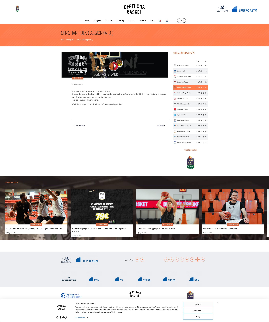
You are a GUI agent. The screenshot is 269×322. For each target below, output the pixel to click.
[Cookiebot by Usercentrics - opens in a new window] (61, 317)
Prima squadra (70, 40)
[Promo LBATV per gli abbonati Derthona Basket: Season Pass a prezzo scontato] (102, 206)
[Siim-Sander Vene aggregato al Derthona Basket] (167, 206)
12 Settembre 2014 (77, 84)
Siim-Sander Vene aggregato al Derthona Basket (156, 229)
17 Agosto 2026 (142, 233)
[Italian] (160, 20)
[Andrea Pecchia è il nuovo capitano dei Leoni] (233, 206)
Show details (80, 318)
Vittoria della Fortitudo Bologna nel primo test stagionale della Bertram (34, 229)
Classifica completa (190, 150)
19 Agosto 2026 (76, 235)
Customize (197, 311)
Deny (198, 317)
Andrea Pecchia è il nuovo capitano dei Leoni (220, 229)
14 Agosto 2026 (207, 233)
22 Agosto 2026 (11, 233)
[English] (167, 20)
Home (62, 40)
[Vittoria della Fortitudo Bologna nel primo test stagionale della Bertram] (36, 206)
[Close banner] (218, 302)
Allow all (198, 304)
